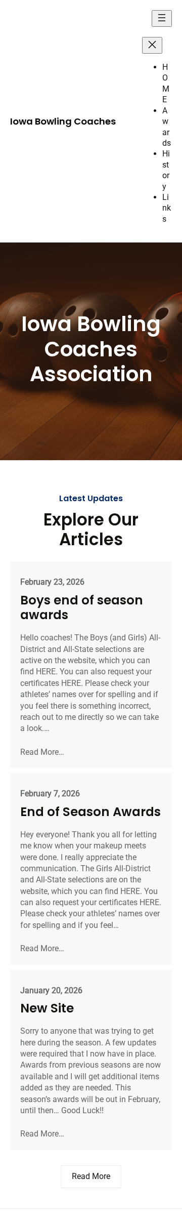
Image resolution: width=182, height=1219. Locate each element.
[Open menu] (162, 18)
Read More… (42, 752)
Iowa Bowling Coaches (63, 121)
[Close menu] (152, 45)
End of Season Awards (90, 811)
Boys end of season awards (81, 607)
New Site (47, 1008)
